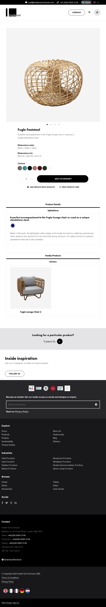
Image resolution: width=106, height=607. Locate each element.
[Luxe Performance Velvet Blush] (35, 168)
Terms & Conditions (10, 577)
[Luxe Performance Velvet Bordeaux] (40, 168)
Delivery (56, 441)
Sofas (55, 485)
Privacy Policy (21, 411)
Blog (55, 438)
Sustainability (7, 441)
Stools (4, 485)
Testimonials (58, 434)
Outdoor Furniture (9, 465)
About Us (57, 431)
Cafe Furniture (8, 461)
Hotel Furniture (8, 458)
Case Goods (58, 488)
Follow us (14, 373)
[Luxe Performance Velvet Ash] (20, 168)
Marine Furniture (9, 468)
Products (5, 434)
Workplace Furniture (62, 461)
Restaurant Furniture (62, 458)
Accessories (7, 488)
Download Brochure (12, 559)
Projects (5, 438)
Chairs (4, 482)
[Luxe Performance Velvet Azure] (25, 168)
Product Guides (8, 444)
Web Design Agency (10, 602)
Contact (76, 12)
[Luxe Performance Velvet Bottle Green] (45, 168)
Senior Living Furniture (63, 468)
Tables (56, 482)
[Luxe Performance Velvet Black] (30, 168)
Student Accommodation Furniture (68, 465)
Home (4, 431)
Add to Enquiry (63, 179)
